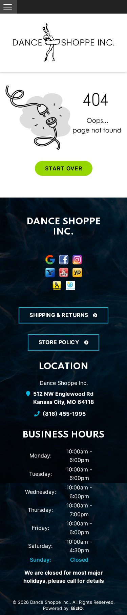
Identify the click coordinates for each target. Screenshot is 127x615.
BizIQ (77, 608)
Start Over (63, 168)
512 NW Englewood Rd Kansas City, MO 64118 (63, 397)
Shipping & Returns (59, 315)
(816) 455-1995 (64, 413)
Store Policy (60, 342)
